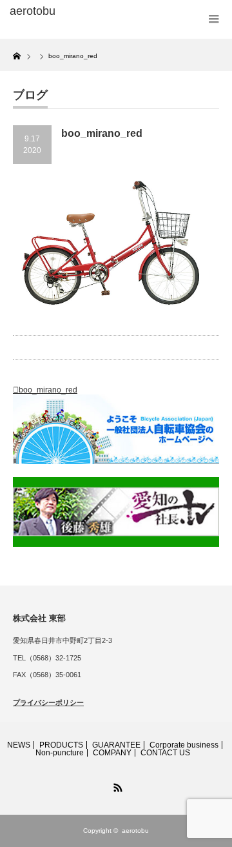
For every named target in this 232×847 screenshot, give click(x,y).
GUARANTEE (116, 745)
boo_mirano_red (48, 389)
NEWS (18, 745)
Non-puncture (59, 753)
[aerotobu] (56, 12)
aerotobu (135, 830)
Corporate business (184, 745)
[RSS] (116, 785)
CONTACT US (165, 753)
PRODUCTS (61, 745)
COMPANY (112, 753)
